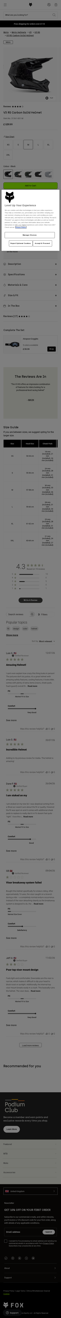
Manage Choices (30, 235)
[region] (31, 220)
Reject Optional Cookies (20, 243)
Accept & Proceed (42, 243)
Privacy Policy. (21, 227)
